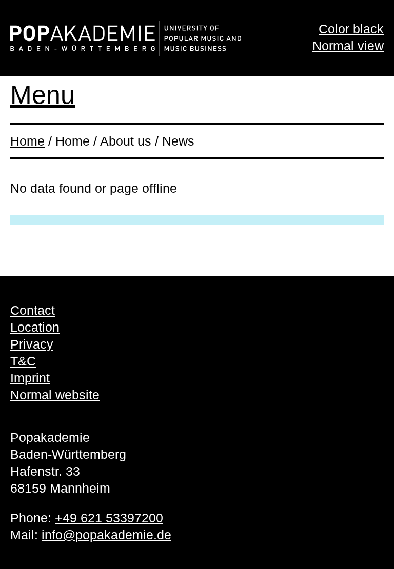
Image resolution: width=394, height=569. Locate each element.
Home (27, 141)
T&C (23, 361)
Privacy (31, 344)
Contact (32, 310)
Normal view (348, 45)
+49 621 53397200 (109, 518)
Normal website (55, 395)
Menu (42, 94)
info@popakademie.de (106, 534)
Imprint (30, 378)
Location (35, 327)
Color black (351, 29)
